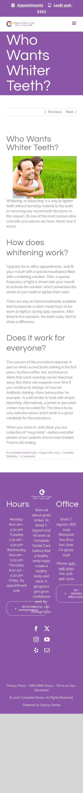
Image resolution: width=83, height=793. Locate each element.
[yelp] (36, 650)
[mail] (47, 650)
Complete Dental (32, 697)
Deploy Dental (50, 705)
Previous (55, 112)
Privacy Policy (16, 685)
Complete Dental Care (23, 452)
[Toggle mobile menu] (74, 23)
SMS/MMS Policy (41, 685)
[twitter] (47, 628)
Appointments (30, 5)
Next (69, 112)
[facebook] (36, 628)
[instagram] (36, 639)
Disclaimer (41, 690)
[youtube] (47, 639)
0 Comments (27, 456)
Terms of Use (65, 685)
